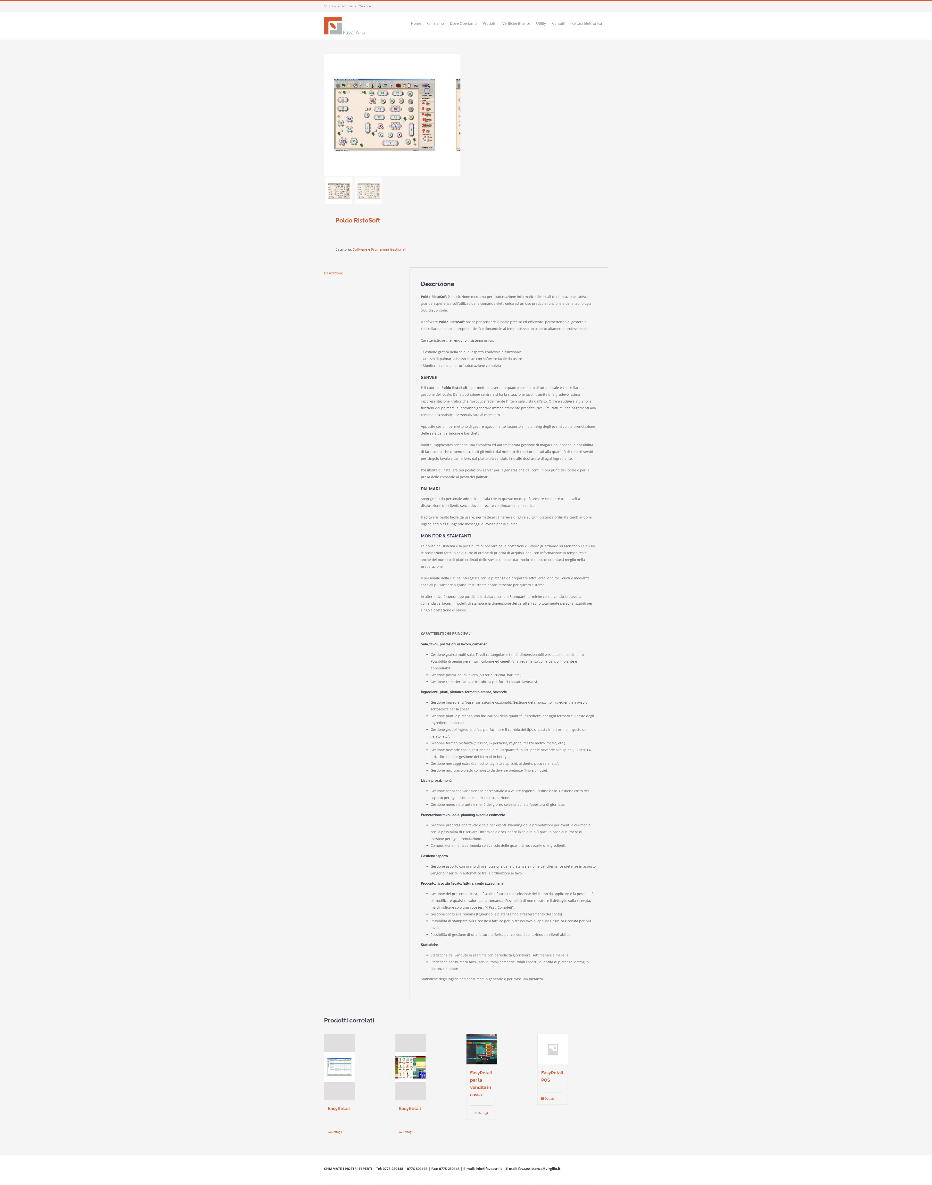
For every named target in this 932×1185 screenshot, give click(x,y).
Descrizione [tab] (333, 273)
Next (457, 115)
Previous (327, 115)
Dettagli (335, 1132)
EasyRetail (339, 1108)
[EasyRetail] (339, 1067)
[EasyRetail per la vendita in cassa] (481, 1049)
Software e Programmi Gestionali (379, 249)
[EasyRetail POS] (553, 1049)
